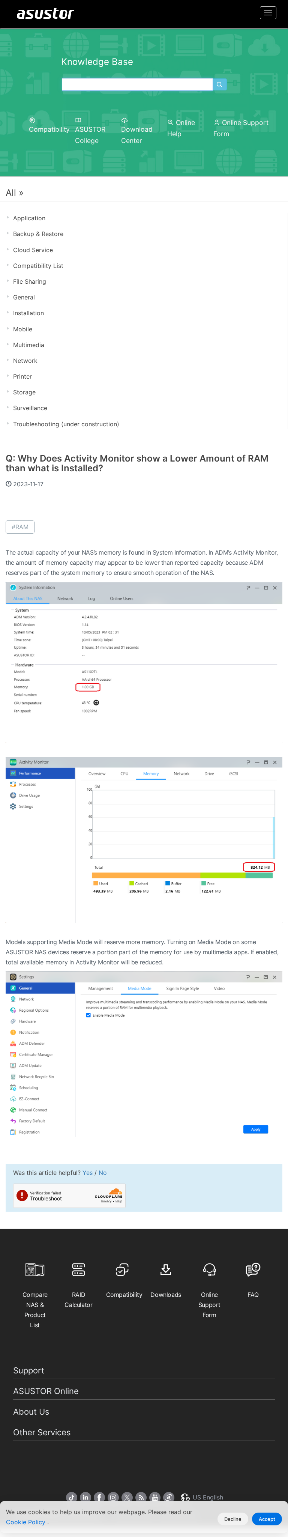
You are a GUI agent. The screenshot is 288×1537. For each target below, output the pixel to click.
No (103, 1172)
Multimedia (28, 345)
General (24, 297)
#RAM (20, 527)
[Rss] (141, 1497)
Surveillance (30, 408)
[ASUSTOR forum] (168, 1497)
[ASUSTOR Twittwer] (127, 1497)
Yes (87, 1172)
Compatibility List (38, 265)
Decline (233, 1519)
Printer (22, 376)
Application (29, 218)
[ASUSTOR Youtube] (154, 1497)
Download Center (137, 134)
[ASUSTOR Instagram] (113, 1497)
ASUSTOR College (90, 134)
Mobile (22, 329)
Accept (267, 1519)
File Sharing (29, 281)
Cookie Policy (26, 1522)
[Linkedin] (85, 1497)
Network (25, 360)
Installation (28, 313)
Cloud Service (33, 250)
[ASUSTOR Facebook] (99, 1497)
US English (207, 1497)
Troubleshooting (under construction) (66, 424)
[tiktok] (71, 1497)
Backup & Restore (38, 234)
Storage (24, 392)
